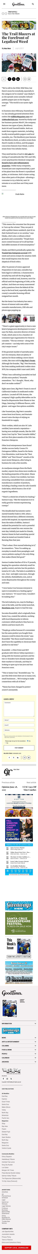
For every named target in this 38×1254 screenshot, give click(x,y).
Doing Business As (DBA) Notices (6, 1217)
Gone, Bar (11, 13)
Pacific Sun (5, 1118)
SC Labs (28, 154)
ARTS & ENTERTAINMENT (10, 1042)
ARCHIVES (22, 1001)
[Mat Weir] (8, 772)
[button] (32, 4)
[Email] (24, 79)
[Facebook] (9, 79)
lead (19, 753)
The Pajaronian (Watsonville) (11, 1178)
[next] (6, 13)
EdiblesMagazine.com (20, 117)
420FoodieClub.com (10, 120)
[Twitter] (14, 79)
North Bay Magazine (5, 1141)
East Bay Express (5, 1097)
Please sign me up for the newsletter (15, 741)
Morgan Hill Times (8, 1170)
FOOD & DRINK (7, 1050)
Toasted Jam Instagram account (14, 253)
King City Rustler (7, 1165)
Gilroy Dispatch (7, 1156)
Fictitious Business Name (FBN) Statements (6, 1210)
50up (3, 1123)
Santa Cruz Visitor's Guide (6, 1147)
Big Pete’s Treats (28, 361)
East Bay (5, 1134)
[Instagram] (7, 1078)
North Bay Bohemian (5, 1114)
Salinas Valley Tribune (9, 1176)
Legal (3, 1200)
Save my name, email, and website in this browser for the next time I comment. (18, 737)
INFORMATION (7, 1023)
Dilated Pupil (6, 1132)
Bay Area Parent (5, 1127)
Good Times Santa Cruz (6, 1103)
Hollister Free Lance (8, 1162)
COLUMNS (5, 1046)
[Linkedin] (18, 79)
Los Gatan (5, 1167)
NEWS (4, 1038)
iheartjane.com (8, 608)
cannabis (15, 753)
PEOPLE (4, 1054)
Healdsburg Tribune (8, 1159)
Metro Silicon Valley (6, 1108)
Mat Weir (7, 48)
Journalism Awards (8, 1234)
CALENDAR (5, 1058)
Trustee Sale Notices (6, 1222)
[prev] (3, 13)
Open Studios (6, 1137)
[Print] (29, 79)
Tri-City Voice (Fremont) (9, 1181)
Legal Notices (6, 1206)
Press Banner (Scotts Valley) (11, 1173)
